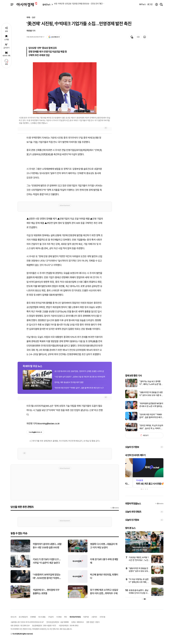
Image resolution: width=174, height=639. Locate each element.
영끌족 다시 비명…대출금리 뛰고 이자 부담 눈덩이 (103, 546)
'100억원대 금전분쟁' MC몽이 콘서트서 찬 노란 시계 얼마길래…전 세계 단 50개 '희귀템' (151, 405)
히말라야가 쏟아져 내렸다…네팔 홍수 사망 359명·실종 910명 (47, 546)
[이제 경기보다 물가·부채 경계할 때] (78, 567)
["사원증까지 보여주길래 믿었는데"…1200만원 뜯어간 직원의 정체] (20, 582)
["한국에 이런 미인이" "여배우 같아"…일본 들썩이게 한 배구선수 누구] (131, 420)
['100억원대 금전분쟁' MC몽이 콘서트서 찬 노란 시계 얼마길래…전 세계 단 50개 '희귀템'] (131, 409)
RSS (65, 617)
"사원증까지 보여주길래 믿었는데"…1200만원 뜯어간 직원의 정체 (46, 576)
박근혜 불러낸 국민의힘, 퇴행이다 (104, 576)
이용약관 (86, 617)
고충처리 (94, 617)
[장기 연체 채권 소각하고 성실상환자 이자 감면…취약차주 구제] (78, 598)
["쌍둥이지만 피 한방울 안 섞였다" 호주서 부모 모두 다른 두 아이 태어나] (131, 398)
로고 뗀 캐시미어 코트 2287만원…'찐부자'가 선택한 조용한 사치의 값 (79, 371)
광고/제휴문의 (23, 617)
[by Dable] (115, 508)
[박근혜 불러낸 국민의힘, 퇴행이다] (78, 582)
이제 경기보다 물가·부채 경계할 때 (104, 561)
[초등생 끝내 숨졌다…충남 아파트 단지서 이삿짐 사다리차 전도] (157, 595)
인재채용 (33, 617)
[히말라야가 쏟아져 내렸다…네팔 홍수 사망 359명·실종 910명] (20, 552)
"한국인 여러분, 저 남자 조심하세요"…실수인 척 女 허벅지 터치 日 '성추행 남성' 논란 (151, 427)
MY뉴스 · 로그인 (146, 4)
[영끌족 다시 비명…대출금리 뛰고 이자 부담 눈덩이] (78, 552)
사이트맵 (102, 617)
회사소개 (13, 617)
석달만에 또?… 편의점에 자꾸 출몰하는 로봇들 (46, 591)
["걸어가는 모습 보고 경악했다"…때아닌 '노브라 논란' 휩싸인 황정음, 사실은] (131, 387)
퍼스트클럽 (41, 617)
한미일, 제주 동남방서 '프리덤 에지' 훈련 (69, 382)
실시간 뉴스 (46, 4)
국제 (28, 17)
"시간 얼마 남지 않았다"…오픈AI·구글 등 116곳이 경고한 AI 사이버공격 (80, 377)
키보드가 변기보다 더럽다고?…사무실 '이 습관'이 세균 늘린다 (47, 561)
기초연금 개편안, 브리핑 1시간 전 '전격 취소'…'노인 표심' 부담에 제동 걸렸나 (139, 560)
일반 (33, 17)
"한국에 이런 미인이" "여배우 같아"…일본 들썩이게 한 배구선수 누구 (79, 388)
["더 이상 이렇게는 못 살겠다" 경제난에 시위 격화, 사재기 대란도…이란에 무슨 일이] (157, 584)
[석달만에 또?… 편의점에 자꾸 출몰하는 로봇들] (20, 598)
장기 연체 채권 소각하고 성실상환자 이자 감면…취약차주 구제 (104, 591)
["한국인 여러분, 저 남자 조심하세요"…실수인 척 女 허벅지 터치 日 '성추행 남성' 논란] (131, 431)
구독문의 (50, 617)
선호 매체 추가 (55, 37)
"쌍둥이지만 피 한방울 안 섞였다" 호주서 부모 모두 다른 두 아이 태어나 (151, 394)
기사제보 (59, 617)
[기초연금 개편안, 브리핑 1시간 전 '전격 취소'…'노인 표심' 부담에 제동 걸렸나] (157, 562)
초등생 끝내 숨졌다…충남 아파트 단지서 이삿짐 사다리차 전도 (139, 593)
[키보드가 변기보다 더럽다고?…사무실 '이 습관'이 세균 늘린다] (20, 567)
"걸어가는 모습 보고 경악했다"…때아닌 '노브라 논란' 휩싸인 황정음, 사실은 (151, 383)
